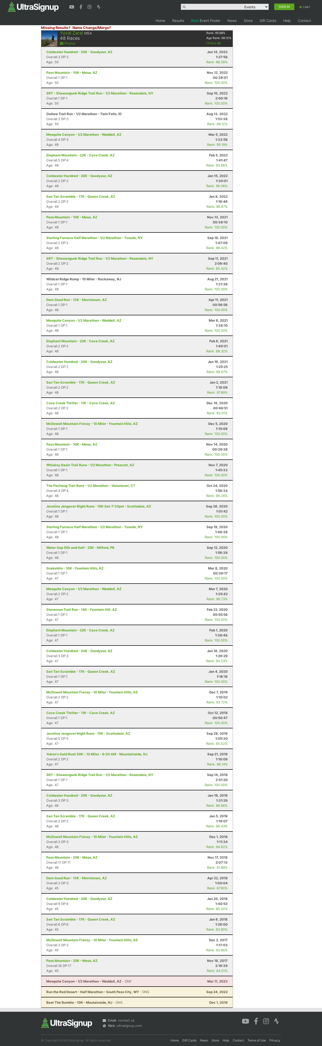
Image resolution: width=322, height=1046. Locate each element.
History (211, 43)
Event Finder (205, 20)
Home (160, 20)
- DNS (97, 992)
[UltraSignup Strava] (98, 6)
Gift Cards (268, 20)
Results (178, 20)
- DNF (89, 981)
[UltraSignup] (33, 7)
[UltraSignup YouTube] (72, 6)
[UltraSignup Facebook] (81, 6)
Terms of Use (257, 1040)
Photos (69, 43)
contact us (126, 1020)
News (232, 20)
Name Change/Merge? (91, 27)
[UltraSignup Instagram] (90, 6)
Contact (304, 20)
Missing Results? (55, 27)
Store (248, 20)
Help (287, 20)
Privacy (274, 1040)
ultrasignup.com (129, 1026)
